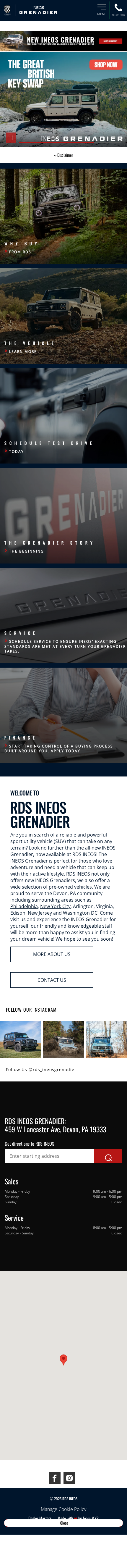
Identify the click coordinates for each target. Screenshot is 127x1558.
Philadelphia (24, 906)
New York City (55, 906)
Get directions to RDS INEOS (29, 1143)
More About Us (52, 954)
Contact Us (52, 980)
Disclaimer (65, 155)
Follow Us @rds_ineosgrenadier (41, 1069)
